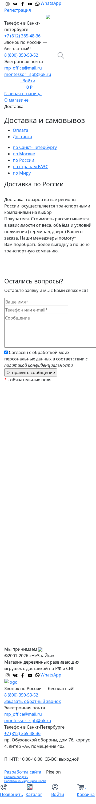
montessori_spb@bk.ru (27, 74)
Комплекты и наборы (31, 431)
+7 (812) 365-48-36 (22, 36)
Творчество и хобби (29, 559)
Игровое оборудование (33, 517)
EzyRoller (18, 399)
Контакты (19, 641)
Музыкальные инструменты (38, 549)
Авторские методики (30, 484)
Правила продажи (16, 777)
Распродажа (21, 420)
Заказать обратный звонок (32, 701)
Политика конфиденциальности (25, 781)
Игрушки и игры (25, 506)
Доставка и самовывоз (32, 619)
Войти (27, 81)
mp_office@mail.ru (23, 68)
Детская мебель (25, 538)
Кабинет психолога (29, 463)
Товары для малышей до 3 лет (40, 495)
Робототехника (25, 474)
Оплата (16, 608)
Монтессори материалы (34, 452)
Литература (21, 527)
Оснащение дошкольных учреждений (35, 584)
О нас (14, 598)
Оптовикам (20, 630)
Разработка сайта (22, 772)
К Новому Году (24, 410)
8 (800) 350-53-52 (21, 55)
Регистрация (17, 10)
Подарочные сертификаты (36, 442)
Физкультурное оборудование (40, 570)
